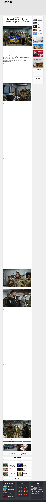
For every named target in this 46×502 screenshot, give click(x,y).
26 (19, 494)
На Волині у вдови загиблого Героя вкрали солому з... (11, 489)
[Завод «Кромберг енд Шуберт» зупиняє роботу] (35, 20)
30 (26, 494)
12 (19, 491)
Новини (18, 17)
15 (24, 491)
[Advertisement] (23, 10)
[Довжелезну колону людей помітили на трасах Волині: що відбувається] (35, 23)
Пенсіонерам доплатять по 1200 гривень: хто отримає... (11, 486)
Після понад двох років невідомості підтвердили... (40, 30)
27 (21, 494)
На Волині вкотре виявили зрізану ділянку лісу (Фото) (12, 465)
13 (21, 491)
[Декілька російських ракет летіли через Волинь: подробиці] (35, 33)
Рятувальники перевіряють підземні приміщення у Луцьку (16, 50)
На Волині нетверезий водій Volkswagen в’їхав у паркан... (26, 470)
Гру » (19, 496)
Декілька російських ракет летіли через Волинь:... (40, 34)
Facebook (13, 439)
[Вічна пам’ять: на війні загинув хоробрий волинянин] (35, 26)
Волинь (16, 17)
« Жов (18, 496)
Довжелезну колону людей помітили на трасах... (39, 23)
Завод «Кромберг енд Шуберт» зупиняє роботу (40, 20)
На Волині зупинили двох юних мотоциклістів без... (26, 465)
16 (26, 491)
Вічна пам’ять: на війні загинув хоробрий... (40, 27)
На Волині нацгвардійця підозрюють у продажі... (12, 469)
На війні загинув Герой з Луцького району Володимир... (26, 474)
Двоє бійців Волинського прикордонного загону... (11, 496)
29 (24, 494)
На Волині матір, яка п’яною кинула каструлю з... (10, 493)
